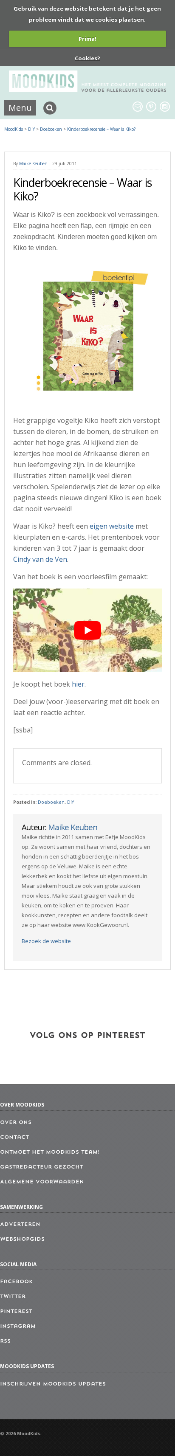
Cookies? (87, 58)
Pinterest (16, 1311)
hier (78, 684)
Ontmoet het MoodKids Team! (50, 1152)
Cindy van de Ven (40, 559)
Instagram (18, 1326)
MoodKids (13, 129)
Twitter (12, 1296)
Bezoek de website (46, 941)
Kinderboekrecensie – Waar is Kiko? (101, 129)
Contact (14, 1137)
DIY (70, 802)
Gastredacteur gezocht (41, 1167)
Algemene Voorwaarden (42, 1182)
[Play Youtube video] (87, 630)
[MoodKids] (88, 89)
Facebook (16, 1281)
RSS (5, 1341)
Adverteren (20, 1224)
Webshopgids (22, 1239)
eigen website (112, 526)
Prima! (87, 38)
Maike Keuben (33, 163)
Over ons (15, 1122)
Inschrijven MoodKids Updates (53, 1384)
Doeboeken (51, 802)
